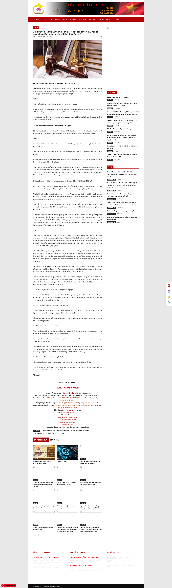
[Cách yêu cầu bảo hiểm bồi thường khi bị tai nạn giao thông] (91, 473)
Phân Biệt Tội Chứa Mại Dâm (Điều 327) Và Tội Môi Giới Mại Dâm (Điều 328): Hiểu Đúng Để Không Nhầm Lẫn (122, 185)
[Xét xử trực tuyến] (67, 452)
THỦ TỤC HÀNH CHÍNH (69, 20)
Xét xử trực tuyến (62, 461)
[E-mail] (169, 297)
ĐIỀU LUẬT (82, 20)
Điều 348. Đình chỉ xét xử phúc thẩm (118, 97)
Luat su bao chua (40, 36)
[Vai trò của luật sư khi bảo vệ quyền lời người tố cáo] (44, 452)
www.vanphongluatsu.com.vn (67, 417)
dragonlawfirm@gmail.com (69, 412)
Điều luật (110, 100)
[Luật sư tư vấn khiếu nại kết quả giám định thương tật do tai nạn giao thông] (44, 473)
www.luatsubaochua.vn (67, 422)
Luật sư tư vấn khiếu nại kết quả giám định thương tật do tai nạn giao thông (43, 484)
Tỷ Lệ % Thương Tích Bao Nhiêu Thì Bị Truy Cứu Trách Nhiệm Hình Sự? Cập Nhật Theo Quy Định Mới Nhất (122, 174)
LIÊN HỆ (116, 20)
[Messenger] (169, 291)
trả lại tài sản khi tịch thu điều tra (80, 431)
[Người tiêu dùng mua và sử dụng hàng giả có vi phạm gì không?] (91, 496)
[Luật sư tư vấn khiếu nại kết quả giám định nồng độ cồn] (67, 473)
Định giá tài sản (61, 433)
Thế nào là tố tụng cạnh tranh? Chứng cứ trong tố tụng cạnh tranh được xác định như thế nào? (91, 529)
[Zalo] (169, 303)
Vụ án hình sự (111, 179)
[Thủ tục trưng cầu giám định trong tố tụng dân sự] (44, 496)
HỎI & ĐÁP (92, 20)
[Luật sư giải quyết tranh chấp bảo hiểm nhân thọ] (44, 518)
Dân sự (36, 28)
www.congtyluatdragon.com (67, 420)
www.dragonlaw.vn (67, 424)
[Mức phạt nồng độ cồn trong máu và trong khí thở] (67, 496)
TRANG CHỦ (38, 20)
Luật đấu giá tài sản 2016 (48, 431)
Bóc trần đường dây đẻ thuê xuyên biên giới (120, 211)
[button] (136, 20)
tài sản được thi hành (63, 431)
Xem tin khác (55, 440)
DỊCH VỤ (57, 20)
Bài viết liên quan (41, 440)
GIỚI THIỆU (48, 20)
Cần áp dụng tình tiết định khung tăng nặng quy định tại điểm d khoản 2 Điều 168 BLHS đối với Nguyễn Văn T (122, 137)
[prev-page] (34, 535)
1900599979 (9, 585)
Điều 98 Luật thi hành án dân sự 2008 (44, 433)
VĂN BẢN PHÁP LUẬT (104, 20)
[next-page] (37, 535)
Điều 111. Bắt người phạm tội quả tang (119, 129)
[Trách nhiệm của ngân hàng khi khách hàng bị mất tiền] (91, 452)
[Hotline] (169, 285)
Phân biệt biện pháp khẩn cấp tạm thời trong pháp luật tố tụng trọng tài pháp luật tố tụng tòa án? (67, 529)
